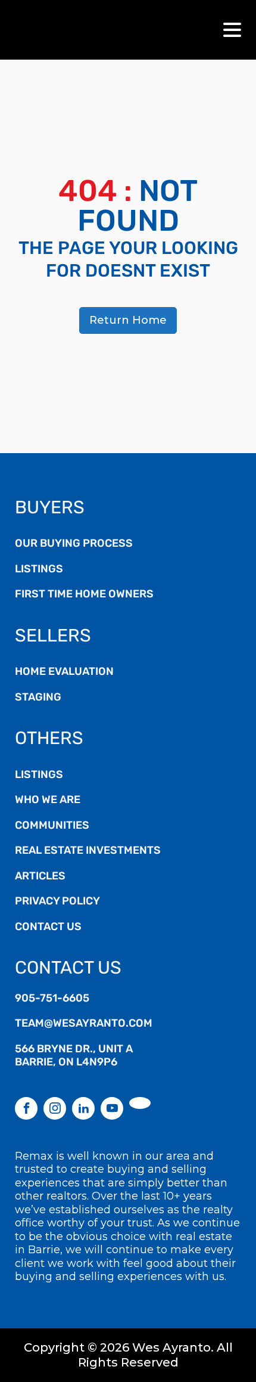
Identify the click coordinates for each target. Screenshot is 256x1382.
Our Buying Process (74, 544)
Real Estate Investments (88, 851)
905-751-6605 (52, 999)
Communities (52, 826)
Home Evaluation (64, 672)
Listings (39, 570)
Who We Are (47, 800)
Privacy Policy (57, 902)
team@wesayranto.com (83, 1024)
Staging (38, 698)
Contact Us (48, 927)
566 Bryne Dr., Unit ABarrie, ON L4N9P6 (74, 1057)
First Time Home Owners (84, 595)
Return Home (128, 320)
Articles (40, 877)
